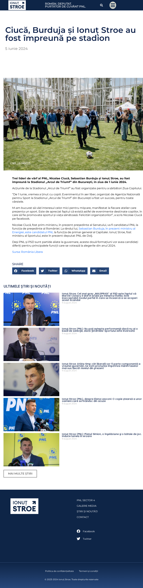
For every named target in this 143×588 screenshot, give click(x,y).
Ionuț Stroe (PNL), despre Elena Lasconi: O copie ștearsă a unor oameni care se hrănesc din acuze (102, 400)
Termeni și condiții (88, 571)
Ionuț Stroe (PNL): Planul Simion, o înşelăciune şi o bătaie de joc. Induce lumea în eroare (102, 435)
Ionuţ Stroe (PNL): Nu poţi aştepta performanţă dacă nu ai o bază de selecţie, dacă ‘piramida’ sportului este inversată (100, 330)
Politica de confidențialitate (59, 571)
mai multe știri (20, 473)
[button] (24, 271)
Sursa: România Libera (27, 252)
